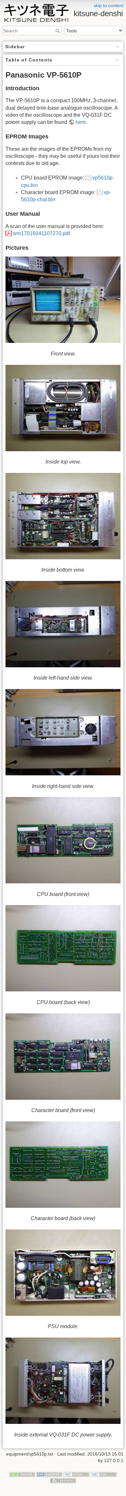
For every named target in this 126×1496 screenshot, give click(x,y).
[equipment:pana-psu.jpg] (63, 1272)
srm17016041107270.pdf (41, 233)
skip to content (108, 5)
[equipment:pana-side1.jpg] (63, 732)
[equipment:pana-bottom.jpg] (63, 516)
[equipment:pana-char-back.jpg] (63, 1164)
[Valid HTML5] (76, 1474)
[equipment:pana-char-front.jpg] (63, 1056)
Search (58, 30)
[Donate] (22, 1474)
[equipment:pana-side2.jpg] (63, 624)
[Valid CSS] (104, 1474)
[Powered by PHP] (49, 1474)
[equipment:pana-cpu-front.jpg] (63, 840)
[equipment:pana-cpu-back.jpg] (63, 948)
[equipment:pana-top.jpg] (63, 408)
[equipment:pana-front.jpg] (63, 300)
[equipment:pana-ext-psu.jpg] (63, 1381)
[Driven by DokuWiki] (63, 1480)
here (81, 122)
